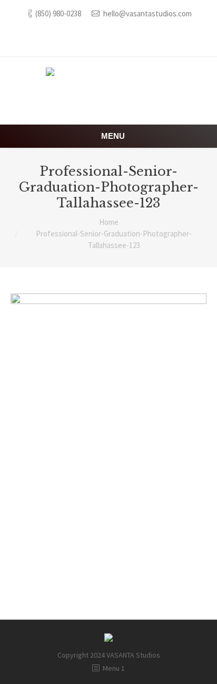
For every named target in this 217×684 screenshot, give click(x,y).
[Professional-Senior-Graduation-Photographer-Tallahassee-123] (108, 440)
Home (109, 222)
